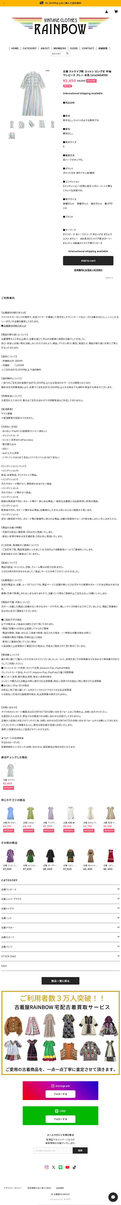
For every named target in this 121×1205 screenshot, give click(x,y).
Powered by (57, 1199)
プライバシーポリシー (13, 1188)
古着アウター (8, 927)
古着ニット (6, 918)
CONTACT (88, 48)
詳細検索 (103, 48)
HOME (15, 48)
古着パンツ (6, 946)
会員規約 (60, 1188)
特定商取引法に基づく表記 (39, 1188)
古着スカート (7, 937)
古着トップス (7, 908)
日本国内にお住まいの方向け (88, 270)
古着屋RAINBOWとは (15, 325)
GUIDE (74, 48)
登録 (80, 1150)
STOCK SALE (8, 956)
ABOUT (45, 48)
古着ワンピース (9, 889)
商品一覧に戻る (60, 981)
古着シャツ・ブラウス (11, 899)
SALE (4, 966)
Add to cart (88, 260)
